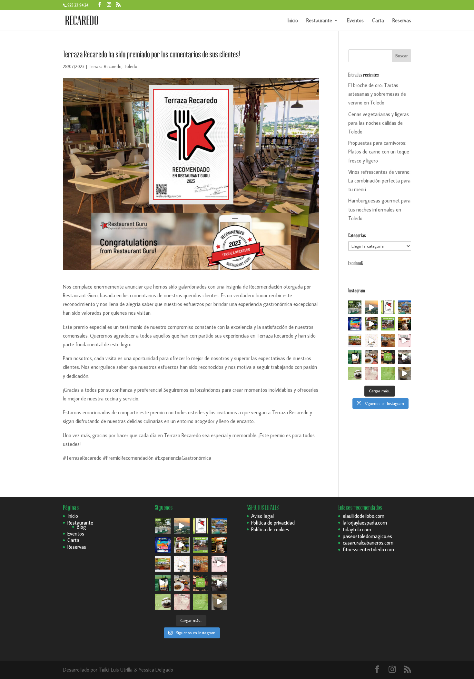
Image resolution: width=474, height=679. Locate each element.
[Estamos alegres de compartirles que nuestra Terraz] (371, 340)
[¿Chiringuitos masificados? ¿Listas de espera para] (404, 323)
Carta (378, 21)
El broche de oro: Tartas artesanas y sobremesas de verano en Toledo (377, 94)
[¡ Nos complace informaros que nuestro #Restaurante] (387, 307)
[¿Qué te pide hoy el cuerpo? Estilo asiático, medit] (371, 323)
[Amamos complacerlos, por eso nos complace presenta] (371, 373)
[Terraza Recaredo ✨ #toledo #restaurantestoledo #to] (387, 340)
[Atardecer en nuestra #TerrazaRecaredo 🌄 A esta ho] (371, 307)
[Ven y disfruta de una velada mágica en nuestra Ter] (404, 340)
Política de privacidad (273, 522)
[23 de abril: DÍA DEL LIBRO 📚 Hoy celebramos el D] (354, 340)
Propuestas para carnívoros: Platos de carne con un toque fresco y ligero (378, 151)
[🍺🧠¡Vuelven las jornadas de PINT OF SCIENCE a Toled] (354, 323)
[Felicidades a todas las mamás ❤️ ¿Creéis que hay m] (387, 323)
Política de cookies (270, 529)
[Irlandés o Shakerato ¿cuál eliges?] (404, 373)
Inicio (292, 21)
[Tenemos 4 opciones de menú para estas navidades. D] (387, 356)
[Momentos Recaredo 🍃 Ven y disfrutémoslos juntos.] (404, 356)
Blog (81, 527)
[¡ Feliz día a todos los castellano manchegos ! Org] (404, 307)
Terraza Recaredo (105, 66)
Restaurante (319, 21)
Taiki (104, 669)
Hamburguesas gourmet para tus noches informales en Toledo (379, 209)
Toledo (130, 66)
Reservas (401, 21)
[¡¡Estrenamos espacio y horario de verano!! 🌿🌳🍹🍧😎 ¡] (354, 307)
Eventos (355, 21)
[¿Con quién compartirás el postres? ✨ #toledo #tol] (354, 373)
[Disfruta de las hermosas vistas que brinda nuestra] (354, 356)
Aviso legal (262, 516)
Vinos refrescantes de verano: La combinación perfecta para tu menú (379, 180)
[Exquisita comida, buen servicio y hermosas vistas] (371, 356)
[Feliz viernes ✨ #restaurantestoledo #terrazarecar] (387, 373)
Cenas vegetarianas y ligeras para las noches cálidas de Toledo (378, 123)
